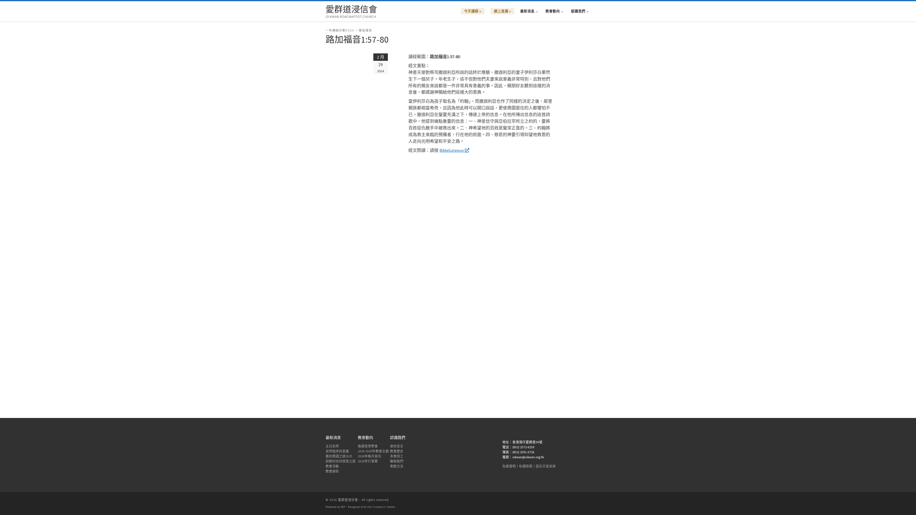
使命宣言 (396, 446)
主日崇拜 (332, 446)
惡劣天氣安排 (546, 466)
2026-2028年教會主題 (373, 451)
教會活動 (332, 466)
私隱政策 (525, 466)
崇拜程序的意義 (337, 451)
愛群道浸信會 (348, 500)
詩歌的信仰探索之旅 (341, 461)
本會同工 (396, 456)
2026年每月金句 (369, 456)
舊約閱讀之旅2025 (339, 456)
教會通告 (332, 471)
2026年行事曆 (368, 461)
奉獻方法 (396, 466)
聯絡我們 (396, 461)
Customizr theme (383, 507)
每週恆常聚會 (368, 446)
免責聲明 (509, 466)
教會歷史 (396, 451)
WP (343, 507)
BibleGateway (452, 150)
